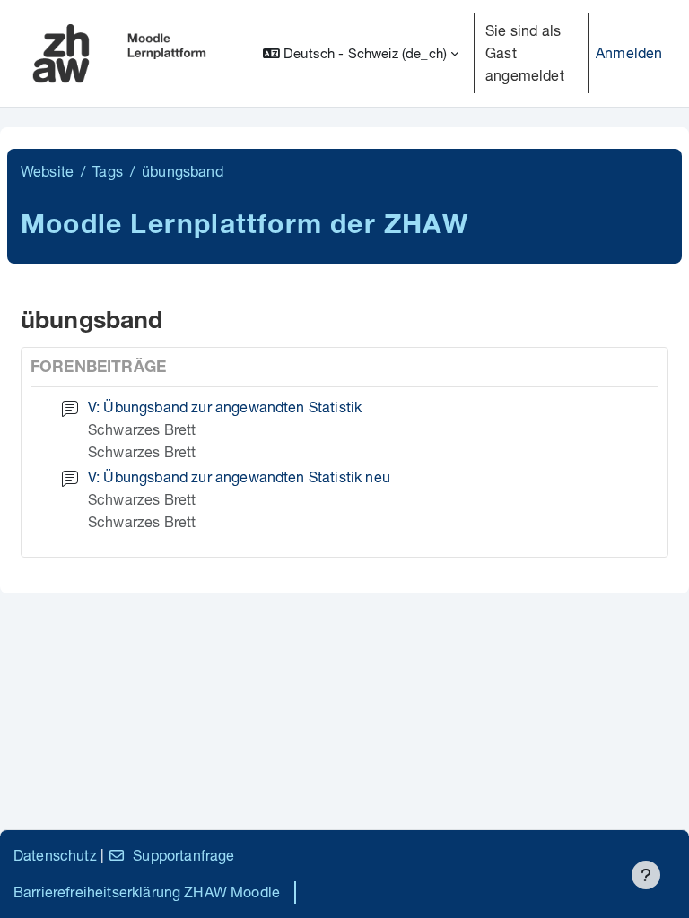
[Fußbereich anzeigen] (646, 875)
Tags (107, 170)
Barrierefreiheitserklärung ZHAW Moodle (146, 891)
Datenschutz (55, 854)
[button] (360, 53)
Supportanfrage (183, 854)
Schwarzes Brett (142, 428)
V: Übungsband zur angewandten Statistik (225, 406)
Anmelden (629, 52)
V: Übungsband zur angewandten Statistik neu (239, 476)
